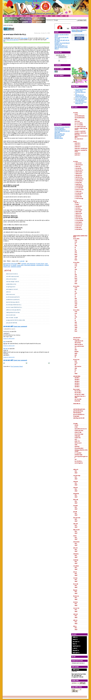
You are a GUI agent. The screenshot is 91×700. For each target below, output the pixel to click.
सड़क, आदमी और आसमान (79, 346)
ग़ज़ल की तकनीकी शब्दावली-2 (80, 117)
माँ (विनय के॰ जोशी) (78, 432)
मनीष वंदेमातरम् (75, 553)
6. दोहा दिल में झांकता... (79, 171)
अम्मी (75, 459)
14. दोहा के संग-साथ (78, 225)
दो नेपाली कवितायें (76, 416)
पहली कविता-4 (77, 383)
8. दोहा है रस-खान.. (78, 215)
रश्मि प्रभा (75, 572)
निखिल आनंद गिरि (76, 529)
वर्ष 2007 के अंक (76, 339)
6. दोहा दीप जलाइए (78, 211)
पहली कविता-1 (77, 377)
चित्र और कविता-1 (78, 390)
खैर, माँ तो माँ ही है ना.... (79, 461)
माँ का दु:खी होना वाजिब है (79, 448)
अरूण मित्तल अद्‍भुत (76, 475)
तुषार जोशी (75, 511)
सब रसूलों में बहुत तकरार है (10, 286)
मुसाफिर (76, 353)
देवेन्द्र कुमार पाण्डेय (76, 517)
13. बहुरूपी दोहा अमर (78, 184)
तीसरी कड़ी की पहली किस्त (12, 39)
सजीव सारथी (75, 614)
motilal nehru (20, 265)
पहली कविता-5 (77, 384)
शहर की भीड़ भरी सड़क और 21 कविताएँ (80, 397)
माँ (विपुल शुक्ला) (77, 435)
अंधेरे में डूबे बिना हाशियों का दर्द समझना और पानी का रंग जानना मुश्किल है (61, 47)
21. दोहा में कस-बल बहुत (79, 198)
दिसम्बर (76, 259)
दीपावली (76, 373)
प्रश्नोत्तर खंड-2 (77, 144)
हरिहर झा (74, 626)
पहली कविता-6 (77, 386)
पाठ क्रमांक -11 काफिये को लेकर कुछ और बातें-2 (80, 134)
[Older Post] (49, 363)
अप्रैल (76, 245)
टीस (75, 356)
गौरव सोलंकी (75, 505)
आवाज (11, 15)
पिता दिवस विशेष (77, 401)
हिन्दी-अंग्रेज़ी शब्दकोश (59, 135)
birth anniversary (31, 263)
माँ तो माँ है (76, 425)
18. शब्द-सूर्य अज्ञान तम (79, 193)
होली (75, 364)
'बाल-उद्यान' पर (76, 641)
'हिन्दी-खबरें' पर (76, 652)
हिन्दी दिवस (76, 351)
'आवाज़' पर (75, 639)
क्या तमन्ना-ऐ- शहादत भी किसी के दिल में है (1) (14, 307)
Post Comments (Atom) (17, 366)
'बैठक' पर (75, 644)
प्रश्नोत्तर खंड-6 (77, 153)
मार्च (75, 243)
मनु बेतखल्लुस (75, 559)
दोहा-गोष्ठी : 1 (77, 202)
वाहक (51, 15)
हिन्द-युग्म (5, 15)
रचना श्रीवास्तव (76, 565)
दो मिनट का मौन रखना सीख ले (11, 279)
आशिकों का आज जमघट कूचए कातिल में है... (13, 309)
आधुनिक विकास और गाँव (79, 340)
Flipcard (79, 30)
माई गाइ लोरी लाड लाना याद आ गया (81, 428)
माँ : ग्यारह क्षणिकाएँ (78, 453)
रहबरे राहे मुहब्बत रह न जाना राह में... (12, 289)
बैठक (16, 15)
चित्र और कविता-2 (78, 392)
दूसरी (4, 39)
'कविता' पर (75, 637)
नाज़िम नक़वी (75, 523)
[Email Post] (26, 261)
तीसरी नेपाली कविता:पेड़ (77, 412)
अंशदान (61, 15)
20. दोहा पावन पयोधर (78, 196)
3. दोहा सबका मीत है (78, 206)
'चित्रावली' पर (76, 650)
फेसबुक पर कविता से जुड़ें (79, 38)
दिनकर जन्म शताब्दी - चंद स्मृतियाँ (12, 317)
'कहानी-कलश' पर (76, 646)
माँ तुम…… (77, 439)
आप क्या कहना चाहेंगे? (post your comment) (15, 326)
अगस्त (76, 252)
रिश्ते (75, 370)
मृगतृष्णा (76, 362)
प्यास (75, 348)
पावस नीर (74, 535)
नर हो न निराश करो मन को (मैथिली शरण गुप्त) (80, 102)
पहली (47, 38)
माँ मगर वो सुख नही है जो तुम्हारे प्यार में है (81, 457)
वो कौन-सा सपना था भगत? (10, 294)
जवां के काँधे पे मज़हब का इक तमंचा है (12, 276)
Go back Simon (40, 263)
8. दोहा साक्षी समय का (78, 175)
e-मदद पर (75, 648)
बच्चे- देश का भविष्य (78, 399)
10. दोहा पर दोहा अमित (79, 218)
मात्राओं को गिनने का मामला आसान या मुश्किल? (81, 136)
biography (23, 263)
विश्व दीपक (5, 348)
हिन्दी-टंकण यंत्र (58, 136)
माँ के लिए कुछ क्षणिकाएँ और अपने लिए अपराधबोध (81, 451)
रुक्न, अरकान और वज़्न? (79, 138)
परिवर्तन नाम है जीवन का (79, 344)
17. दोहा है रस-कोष (78, 191)
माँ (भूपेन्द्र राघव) (78, 437)
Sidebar (74, 30)
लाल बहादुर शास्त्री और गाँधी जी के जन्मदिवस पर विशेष (15, 320)
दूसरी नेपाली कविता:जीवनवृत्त (78, 411)
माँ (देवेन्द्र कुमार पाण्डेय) (79, 430)
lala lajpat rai (6, 265)
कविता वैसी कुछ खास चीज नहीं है (78, 418)
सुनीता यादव (75, 620)
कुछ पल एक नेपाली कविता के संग (78, 414)
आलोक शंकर (75, 487)
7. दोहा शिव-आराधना (78, 173)
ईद (75, 371)
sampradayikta (40, 265)
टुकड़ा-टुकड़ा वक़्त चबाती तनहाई (11, 322)
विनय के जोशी (75, 584)
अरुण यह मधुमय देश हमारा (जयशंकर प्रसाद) (80, 90)
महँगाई (76, 368)
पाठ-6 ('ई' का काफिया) (79, 123)
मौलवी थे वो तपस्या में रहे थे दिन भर (12, 273)
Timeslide (79, 31)
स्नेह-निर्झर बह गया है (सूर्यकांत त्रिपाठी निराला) (80, 95)
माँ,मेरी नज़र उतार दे (78, 443)
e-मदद (40, 15)
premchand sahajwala (29, 265)
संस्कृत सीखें (57, 132)
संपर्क (66, 15)
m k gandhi (13, 265)
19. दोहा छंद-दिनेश (78, 194)
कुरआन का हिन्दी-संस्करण (60, 129)
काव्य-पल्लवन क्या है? (77, 337)
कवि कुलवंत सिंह (76, 493)
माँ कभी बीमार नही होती (78, 454)
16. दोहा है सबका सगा (78, 229)
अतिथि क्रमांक (76, 669)
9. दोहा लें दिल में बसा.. (78, 177)
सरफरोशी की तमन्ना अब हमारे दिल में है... (13, 299)
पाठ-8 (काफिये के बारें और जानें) (80, 126)
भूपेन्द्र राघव (75, 547)
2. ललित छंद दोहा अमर (79, 164)
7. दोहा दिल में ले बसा (78, 213)
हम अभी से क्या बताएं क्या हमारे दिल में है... (13, 297)
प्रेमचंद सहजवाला (24, 38)
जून (75, 249)
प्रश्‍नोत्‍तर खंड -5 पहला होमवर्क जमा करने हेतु (81, 151)
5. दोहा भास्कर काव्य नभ (79, 170)
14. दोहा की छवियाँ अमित (79, 186)
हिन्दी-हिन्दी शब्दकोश (59, 138)
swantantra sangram (16, 266)
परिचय (56, 15)
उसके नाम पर (8, 291)
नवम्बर (76, 258)
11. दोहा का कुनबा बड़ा (78, 180)
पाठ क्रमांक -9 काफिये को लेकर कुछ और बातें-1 (81, 129)
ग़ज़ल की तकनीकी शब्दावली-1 (80, 115)
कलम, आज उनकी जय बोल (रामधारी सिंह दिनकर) (81, 100)
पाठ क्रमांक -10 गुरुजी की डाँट (80, 131)
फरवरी (76, 242)
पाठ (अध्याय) (75, 112)
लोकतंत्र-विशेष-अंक (76, 403)
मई (75, 247)
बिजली (76, 361)
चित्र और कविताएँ (76, 389)
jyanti (46, 263)
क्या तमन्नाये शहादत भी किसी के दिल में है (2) (14, 34)
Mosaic (83, 30)
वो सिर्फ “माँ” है (77, 441)
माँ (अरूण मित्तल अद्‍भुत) (79, 434)
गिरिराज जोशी (75, 499)
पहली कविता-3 (77, 381)
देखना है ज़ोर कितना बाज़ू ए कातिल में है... (13, 302)
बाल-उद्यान (21, 15)
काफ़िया (76, 119)
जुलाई (76, 251)
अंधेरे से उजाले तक (78, 366)
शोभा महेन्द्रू (75, 602)
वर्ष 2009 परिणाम (76, 286)
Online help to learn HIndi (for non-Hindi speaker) (62, 127)
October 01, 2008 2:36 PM (8, 338)
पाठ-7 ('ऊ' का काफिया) (79, 124)
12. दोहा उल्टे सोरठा (78, 182)
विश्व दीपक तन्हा (76, 596)
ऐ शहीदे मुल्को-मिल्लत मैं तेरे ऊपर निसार (13, 312)
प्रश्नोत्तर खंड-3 (77, 146)
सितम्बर (76, 254)
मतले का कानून (77, 121)
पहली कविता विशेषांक (76, 376)
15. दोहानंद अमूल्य (78, 227)
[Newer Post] (4, 363)
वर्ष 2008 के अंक (76, 359)
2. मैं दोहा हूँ (77, 204)
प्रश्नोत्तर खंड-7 (77, 154)
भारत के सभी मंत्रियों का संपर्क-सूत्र (62, 131)
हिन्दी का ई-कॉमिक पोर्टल (60, 134)
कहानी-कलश (28, 15)
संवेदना (76, 349)
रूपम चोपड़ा (75, 578)
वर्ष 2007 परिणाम (76, 238)
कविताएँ (76, 472)
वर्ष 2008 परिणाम (76, 262)
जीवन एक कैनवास (78, 342)
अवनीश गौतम (75, 481)
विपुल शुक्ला (75, 590)
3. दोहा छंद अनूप (77, 166)
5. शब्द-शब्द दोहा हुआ (78, 209)
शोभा (4, 341)
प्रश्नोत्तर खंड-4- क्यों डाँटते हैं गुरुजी (81, 148)
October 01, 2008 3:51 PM (8, 345)
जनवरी (76, 240)
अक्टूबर (76, 256)
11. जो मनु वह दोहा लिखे (79, 220)
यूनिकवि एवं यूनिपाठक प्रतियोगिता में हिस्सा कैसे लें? (80, 236)
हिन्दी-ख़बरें (35, 15)
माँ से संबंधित (75, 423)
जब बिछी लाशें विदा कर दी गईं (11, 284)
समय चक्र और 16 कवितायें (79, 394)
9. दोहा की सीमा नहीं (78, 216)
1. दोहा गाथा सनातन (78, 163)
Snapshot (74, 31)
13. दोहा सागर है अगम (78, 224)
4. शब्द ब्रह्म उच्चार (78, 168)
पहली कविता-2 (77, 379)
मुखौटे (76, 355)
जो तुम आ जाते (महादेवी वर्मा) (81, 97)
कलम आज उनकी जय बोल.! (11, 315)
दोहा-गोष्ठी (75, 201)
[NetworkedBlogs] (79, 34)
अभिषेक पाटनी (75, 469)
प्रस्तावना (76, 114)
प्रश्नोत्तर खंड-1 (77, 143)
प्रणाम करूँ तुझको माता (79, 463)
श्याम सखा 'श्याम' (76, 608)
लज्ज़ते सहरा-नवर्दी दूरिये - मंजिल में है (12, 281)
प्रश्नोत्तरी (75, 141)
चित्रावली (46, 15)
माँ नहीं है (76, 427)
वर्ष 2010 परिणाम (76, 310)
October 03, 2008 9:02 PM (8, 357)
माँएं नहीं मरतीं (77, 446)
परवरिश (76, 444)
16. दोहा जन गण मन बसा (79, 189)
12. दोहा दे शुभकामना (78, 222)
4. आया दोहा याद (77, 208)
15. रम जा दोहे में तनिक (79, 187)
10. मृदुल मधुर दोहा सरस (79, 179)
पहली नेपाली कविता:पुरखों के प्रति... (79, 409)
